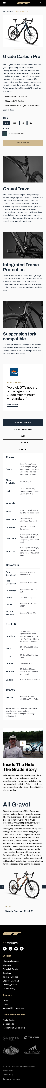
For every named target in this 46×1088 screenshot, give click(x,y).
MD (14, 123)
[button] (44, 887)
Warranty (7, 965)
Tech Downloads (10, 977)
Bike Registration (11, 961)
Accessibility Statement (14, 1008)
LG (23, 123)
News (5, 1004)
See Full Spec (8, 110)
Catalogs (7, 973)
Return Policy (9, 989)
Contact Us (12, 943)
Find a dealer (23, 143)
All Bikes (10, 11)
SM (6, 123)
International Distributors (14, 1028)
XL (31, 123)
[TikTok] (22, 949)
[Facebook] (5, 949)
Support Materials (11, 981)
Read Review (12, 405)
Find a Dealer (9, 1020)
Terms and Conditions (11, 1079)
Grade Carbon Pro (21, 11)
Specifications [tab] (23, 422)
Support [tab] (22, 449)
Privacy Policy (8, 1070)
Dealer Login (8, 1024)
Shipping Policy (10, 985)
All (4, 11)
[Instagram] (10, 949)
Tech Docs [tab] (23, 443)
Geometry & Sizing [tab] (23, 429)
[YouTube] (16, 949)
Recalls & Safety (10, 969)
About (5, 1000)
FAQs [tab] (23, 436)
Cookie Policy (8, 1075)
